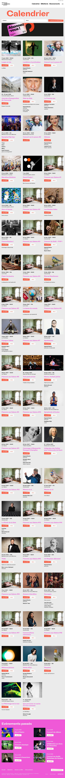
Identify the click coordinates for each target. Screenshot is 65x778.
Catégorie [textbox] (4, 20)
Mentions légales (53, 774)
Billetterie (44, 4)
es (62, 0)
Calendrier (36, 4)
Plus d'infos (5, 65)
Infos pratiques (29, 769)
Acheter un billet (19, 769)
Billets (11, 65)
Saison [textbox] (27, 20)
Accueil (3, 769)
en (58, 0)
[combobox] (13, 20)
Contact (46, 774)
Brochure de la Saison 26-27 (56, 20)
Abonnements (54, 4)
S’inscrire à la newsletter (57, 770)
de (60, 0)
